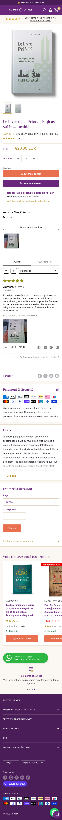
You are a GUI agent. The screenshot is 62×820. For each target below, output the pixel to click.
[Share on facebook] (39, 347)
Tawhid (7, 134)
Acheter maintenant (31, 183)
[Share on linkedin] (57, 348)
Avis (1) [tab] (17, 261)
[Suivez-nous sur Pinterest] (16, 777)
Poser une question (31, 227)
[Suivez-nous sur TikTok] (28, 777)
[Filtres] (14, 271)
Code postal (9, 509)
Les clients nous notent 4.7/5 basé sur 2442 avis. (40, 19)
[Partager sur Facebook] (40, 376)
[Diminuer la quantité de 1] (18, 158)
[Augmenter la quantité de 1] (34, 158)
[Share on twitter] (45, 348)
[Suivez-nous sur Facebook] (5, 777)
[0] (56, 10)
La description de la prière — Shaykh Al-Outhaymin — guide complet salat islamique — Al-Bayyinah (21, 610)
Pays (5, 495)
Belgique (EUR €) (30, 763)
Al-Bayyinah (12, 601)
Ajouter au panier (31, 173)
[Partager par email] (57, 376)
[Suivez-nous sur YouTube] (22, 777)
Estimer (12, 528)
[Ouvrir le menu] (4, 10)
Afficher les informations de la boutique (28, 201)
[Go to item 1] (11, 241)
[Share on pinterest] (51, 348)
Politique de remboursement (18, 541)
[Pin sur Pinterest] (45, 376)
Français (8, 763)
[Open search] (6, 271)
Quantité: (8, 158)
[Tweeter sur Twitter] (51, 376)
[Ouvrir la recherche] (44, 10)
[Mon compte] (50, 10)
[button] (15, 331)
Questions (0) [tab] (45, 261)
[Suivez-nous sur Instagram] (11, 777)
